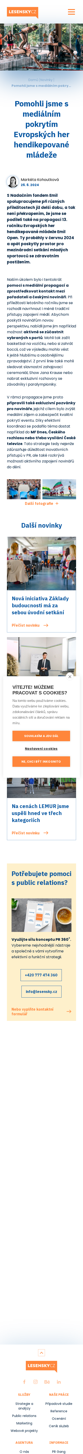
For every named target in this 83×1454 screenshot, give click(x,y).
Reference (58, 1411)
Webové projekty (24, 1430)
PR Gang (58, 1451)
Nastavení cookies (41, 749)
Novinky (46, 80)
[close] (70, 676)
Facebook (24, 1382)
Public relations (24, 1415)
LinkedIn (59, 1382)
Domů (33, 80)
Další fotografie (39, 503)
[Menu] (71, 12)
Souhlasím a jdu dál (41, 736)
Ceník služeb (59, 1426)
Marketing (24, 1423)
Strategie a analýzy (24, 1406)
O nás (24, 1451)
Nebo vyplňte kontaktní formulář (32, 1011)
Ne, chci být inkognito (41, 762)
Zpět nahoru (41, 1352)
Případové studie (58, 1403)
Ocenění (59, 1418)
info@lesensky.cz (41, 991)
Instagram (35, 1382)
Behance (47, 1382)
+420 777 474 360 (41, 975)
